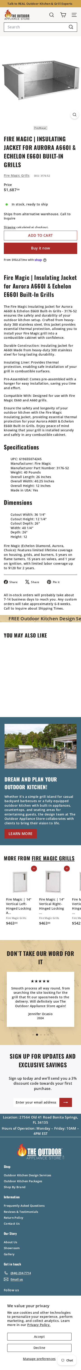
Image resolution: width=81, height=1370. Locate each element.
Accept (39, 1336)
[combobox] (40, 27)
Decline (39, 1348)
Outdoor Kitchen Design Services (27, 1175)
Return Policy (13, 1218)
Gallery (9, 1254)
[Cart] (63, 15)
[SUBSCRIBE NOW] (65, 1102)
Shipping (10, 227)
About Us (10, 1242)
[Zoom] (74, 114)
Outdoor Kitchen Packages (23, 1181)
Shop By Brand (15, 1187)
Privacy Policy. (38, 1325)
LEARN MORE (21, 833)
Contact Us (12, 1223)
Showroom (12, 1248)
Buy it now (40, 248)
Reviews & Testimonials (21, 1212)
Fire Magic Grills (16, 175)
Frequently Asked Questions (24, 1206)
